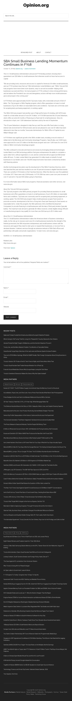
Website (6, 307)
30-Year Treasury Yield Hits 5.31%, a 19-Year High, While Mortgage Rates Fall (26, 401)
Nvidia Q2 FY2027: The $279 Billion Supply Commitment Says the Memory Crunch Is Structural (31, 388)
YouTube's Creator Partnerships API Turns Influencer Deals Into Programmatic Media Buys (30, 633)
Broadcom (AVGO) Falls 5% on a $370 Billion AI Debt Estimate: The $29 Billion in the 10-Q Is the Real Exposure (35, 456)
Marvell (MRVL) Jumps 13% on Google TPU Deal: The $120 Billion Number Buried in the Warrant (31, 451)
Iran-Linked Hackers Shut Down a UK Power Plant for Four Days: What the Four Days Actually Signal (33, 442)
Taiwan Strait (63, 692)
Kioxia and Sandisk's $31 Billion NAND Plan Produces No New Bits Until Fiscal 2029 (28, 433)
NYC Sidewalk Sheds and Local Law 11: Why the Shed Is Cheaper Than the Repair (27, 593)
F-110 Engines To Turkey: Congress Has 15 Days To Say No (21, 575)
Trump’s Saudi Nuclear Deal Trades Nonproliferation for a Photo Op (23, 365)
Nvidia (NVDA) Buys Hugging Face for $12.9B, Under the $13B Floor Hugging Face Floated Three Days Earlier (35, 584)
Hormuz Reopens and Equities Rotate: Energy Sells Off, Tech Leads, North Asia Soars (28, 515)
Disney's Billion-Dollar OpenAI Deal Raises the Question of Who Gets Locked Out (27, 483)
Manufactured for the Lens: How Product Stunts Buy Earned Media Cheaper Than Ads (29, 411)
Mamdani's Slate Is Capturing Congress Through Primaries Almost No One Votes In (28, 506)
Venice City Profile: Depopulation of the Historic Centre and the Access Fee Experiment (29, 415)
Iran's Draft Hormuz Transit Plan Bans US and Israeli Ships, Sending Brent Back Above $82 (30, 492)
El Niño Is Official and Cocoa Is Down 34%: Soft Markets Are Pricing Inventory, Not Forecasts (31, 429)
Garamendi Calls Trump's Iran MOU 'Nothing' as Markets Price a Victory (24, 579)
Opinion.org (36, 5)
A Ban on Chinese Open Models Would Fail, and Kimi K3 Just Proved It (24, 656)
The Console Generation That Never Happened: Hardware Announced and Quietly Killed (29, 420)
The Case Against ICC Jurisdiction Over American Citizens (20, 561)
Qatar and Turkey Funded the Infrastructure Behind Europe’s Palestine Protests (26, 335)
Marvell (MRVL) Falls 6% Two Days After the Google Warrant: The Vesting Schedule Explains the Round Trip (35, 447)
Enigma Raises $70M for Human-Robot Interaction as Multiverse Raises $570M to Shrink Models (32, 597)
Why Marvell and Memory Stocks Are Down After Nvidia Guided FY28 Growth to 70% (28, 438)
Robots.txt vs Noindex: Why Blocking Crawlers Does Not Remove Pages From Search (29, 611)
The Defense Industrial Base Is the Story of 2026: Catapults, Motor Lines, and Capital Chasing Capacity (33, 406)
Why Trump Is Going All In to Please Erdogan (17, 566)
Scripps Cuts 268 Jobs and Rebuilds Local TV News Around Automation (25, 629)
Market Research (31, 692)
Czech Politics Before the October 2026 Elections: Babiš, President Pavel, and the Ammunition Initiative (33, 479)
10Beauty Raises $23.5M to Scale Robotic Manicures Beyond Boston (24, 624)
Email (6, 297)
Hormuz (56, 692)
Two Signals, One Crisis (11, 674)
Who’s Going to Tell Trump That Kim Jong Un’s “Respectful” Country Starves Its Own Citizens (30, 339)
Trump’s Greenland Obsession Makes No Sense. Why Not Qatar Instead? (25, 373)
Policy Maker (30, 694)
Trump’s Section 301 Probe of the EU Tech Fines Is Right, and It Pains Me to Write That (29, 361)
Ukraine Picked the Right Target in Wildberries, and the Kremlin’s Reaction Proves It (27, 343)
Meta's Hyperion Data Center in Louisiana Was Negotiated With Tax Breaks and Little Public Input (31, 606)
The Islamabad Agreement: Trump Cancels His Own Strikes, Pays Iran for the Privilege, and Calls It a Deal (34, 519)
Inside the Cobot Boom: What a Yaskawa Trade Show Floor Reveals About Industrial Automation (32, 620)
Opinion (13, 248)
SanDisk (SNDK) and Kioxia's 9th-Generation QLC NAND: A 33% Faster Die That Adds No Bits (30, 465)
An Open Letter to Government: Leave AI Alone (17, 570)
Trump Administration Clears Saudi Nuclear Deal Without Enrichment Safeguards (27, 552)
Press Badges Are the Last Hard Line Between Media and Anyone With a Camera (27, 397)
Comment (7, 267)
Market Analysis (20, 692)
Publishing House (40, 694)
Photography (49, 692)
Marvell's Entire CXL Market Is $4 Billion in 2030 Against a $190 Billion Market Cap (27, 460)
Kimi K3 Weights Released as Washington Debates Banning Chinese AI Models (26, 602)
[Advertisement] (36, 35)
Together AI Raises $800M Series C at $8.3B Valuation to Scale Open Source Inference (29, 665)
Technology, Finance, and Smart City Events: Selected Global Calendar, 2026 (26, 669)
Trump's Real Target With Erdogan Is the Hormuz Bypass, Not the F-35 (24, 501)
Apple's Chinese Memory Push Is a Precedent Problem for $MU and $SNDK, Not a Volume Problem (32, 588)
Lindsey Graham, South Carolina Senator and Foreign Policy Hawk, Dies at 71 (26, 556)
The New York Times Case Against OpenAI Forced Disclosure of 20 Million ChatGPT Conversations (33, 488)
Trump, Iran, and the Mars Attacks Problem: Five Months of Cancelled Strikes (26, 347)
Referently (41, 692)
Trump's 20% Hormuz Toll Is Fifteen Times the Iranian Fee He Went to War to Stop (27, 497)
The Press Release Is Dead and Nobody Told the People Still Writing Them (25, 424)
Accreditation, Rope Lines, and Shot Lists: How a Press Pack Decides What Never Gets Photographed (33, 392)
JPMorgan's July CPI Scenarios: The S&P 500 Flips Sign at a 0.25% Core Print (26, 469)
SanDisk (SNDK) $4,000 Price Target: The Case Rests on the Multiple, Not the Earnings (29, 645)
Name (6, 288)
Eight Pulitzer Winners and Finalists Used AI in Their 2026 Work (22, 541)
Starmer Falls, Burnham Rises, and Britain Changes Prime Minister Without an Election (29, 510)
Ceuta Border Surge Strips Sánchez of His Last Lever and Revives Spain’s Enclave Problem (30, 351)
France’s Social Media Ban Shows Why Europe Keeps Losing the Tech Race (26, 369)
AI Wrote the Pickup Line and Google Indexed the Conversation (22, 660)
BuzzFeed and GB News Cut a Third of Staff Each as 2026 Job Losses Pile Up (26, 536)
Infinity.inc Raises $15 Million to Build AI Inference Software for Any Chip (24, 615)
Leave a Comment (30, 68)
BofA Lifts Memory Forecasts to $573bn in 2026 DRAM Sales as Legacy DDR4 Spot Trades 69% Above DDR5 (35, 474)
